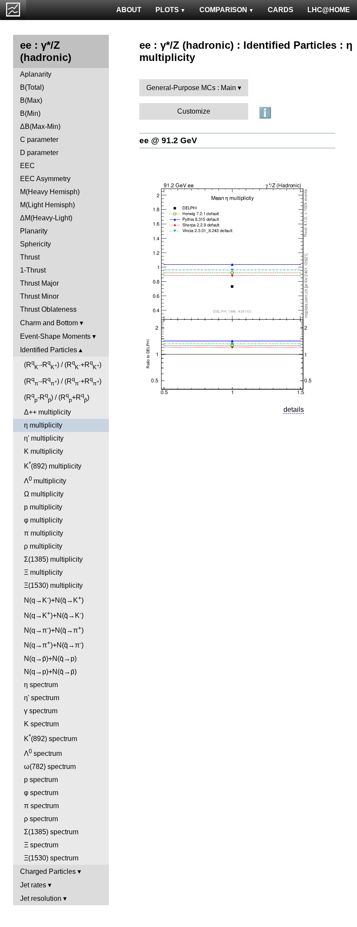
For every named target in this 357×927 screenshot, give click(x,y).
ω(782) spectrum (50, 766)
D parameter (39, 152)
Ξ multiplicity (43, 572)
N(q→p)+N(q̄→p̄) (50, 671)
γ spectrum (40, 711)
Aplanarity (35, 74)
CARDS (280, 9)
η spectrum (41, 684)
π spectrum (41, 805)
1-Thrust (33, 270)
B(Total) (32, 87)
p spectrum (41, 779)
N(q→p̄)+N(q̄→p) (50, 658)
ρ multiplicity (43, 546)
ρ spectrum (41, 819)
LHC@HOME (328, 9)
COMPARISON (223, 9)
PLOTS (167, 9)
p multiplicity (43, 507)
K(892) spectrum (50, 737)
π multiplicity (43, 533)
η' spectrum (41, 697)
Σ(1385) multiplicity (53, 559)
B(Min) (30, 113)
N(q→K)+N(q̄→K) (54, 599)
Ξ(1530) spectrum (51, 858)
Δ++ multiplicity (47, 412)
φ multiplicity (43, 520)
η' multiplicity (44, 438)
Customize (193, 111)
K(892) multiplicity (52, 465)
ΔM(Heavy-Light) (46, 218)
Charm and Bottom (49, 323)
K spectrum (41, 724)
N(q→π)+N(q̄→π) (54, 629)
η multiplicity (43, 425)
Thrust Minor (39, 296)
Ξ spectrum (41, 845)
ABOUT (128, 9)
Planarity (33, 231)
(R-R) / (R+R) (62, 365)
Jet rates (33, 885)
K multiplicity (43, 451)
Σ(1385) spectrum (51, 832)
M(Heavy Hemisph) (50, 192)
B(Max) (31, 100)
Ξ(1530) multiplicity (53, 585)
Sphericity (35, 244)
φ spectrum (41, 792)
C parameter (39, 139)
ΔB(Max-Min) (40, 126)
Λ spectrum (43, 752)
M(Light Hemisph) (47, 205)
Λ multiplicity (45, 480)
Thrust (30, 257)
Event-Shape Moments (55, 336)
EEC (27, 165)
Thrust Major (39, 283)
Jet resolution (40, 898)
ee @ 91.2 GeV (168, 140)
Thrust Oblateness (48, 309)
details (293, 409)
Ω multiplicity (44, 494)
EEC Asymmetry (45, 178)
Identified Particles (48, 350)
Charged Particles (48, 871)
